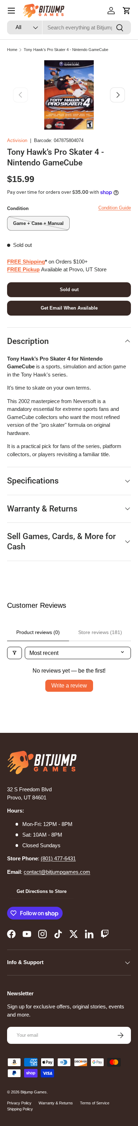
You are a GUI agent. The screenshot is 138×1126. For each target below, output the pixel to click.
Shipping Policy (20, 1109)
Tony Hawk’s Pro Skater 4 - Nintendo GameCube (66, 49)
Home (12, 49)
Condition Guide (114, 207)
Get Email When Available (69, 308)
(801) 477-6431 (58, 858)
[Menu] (11, 10)
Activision (17, 140)
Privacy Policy (19, 1103)
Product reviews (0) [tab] (38, 632)
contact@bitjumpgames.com (57, 872)
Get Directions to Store (42, 891)
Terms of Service (94, 1103)
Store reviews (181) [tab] (100, 632)
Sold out (69, 289)
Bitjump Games (34, 1092)
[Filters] (14, 653)
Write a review (69, 686)
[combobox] (69, 27)
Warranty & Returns (56, 1103)
